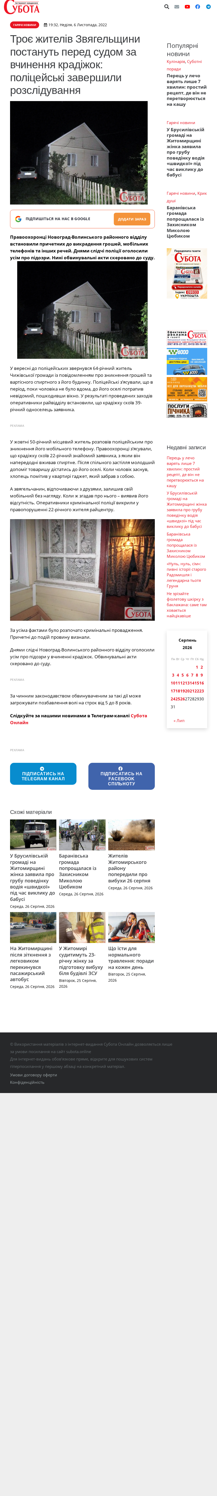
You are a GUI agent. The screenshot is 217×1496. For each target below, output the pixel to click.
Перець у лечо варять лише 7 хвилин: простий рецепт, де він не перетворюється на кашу (187, 89)
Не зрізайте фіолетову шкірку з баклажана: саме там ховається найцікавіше (187, 604)
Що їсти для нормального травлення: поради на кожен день (131, 957)
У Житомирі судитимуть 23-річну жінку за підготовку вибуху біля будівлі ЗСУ (81, 960)
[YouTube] (187, 6)
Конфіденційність (27, 1082)
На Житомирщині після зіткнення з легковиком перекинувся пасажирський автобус (31, 963)
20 (187, 690)
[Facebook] (197, 6)
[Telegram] (208, 6)
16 (201, 683)
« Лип (179, 720)
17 (173, 690)
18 (177, 690)
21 (192, 690)
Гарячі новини (181, 122)
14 (192, 683)
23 (201, 690)
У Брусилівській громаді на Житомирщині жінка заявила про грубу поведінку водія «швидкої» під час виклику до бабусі (32, 877)
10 (173, 683)
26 (182, 698)
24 (173, 698)
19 (182, 690)
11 (177, 683)
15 (197, 683)
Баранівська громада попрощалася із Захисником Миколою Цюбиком (77, 871)
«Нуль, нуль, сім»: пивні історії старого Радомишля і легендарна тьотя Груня (186, 574)
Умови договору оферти (33, 1074)
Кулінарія (176, 61)
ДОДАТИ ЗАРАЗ (132, 219)
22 (197, 690)
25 (177, 698)
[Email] (177, 6)
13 (187, 683)
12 (182, 683)
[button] (167, 6)
